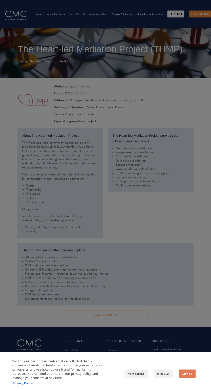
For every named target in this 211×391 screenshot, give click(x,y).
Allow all (187, 374)
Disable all (163, 374)
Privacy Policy (22, 383)
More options (136, 374)
